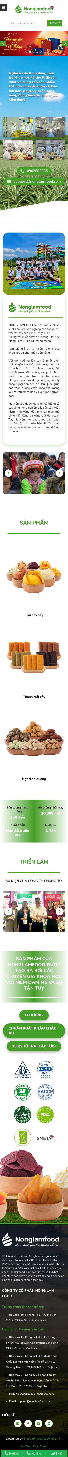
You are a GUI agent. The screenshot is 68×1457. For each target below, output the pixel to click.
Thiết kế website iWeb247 (42, 1439)
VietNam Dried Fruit (34, 1446)
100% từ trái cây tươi (34, 1046)
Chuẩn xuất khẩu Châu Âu (32, 1031)
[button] (3, 43)
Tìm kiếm (55, 23)
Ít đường (34, 1015)
